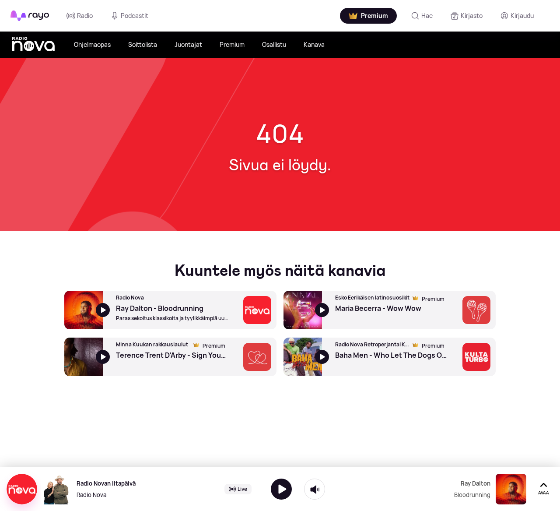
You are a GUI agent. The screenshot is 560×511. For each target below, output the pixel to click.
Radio (85, 15)
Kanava (314, 44)
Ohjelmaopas (92, 44)
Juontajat (188, 44)
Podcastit (134, 15)
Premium (232, 44)
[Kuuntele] (281, 489)
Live (242, 489)
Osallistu (274, 44)
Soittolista (142, 44)
